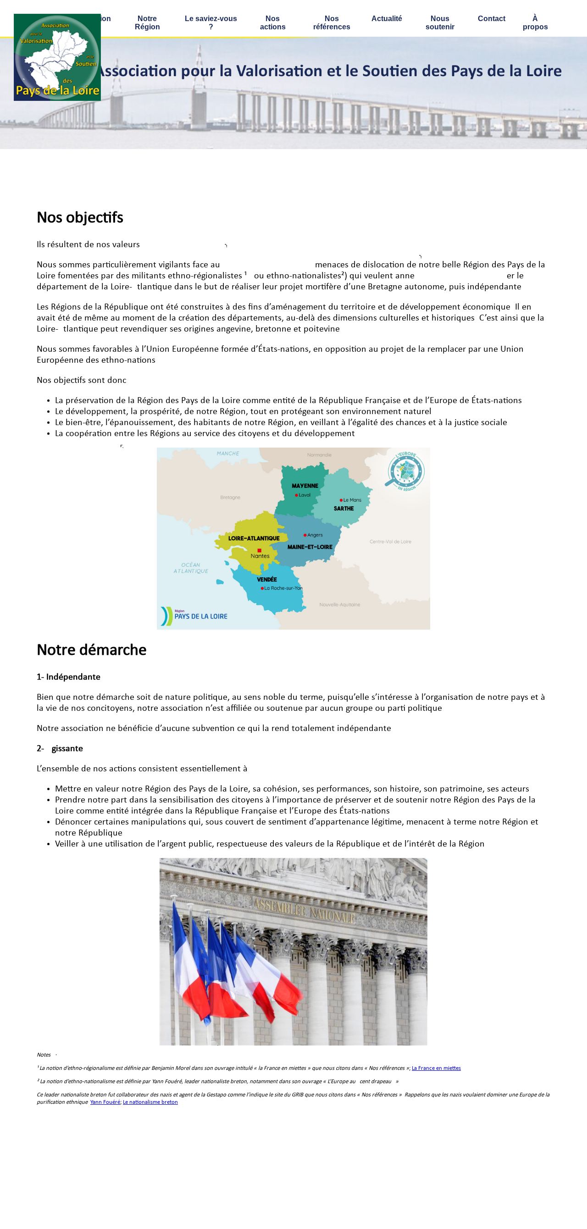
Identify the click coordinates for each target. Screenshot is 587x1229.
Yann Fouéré (105, 1102)
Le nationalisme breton (150, 1102)
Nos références (331, 23)
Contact (491, 18)
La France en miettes (436, 1068)
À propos (535, 23)
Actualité (386, 18)
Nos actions (273, 23)
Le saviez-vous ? (211, 23)
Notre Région (147, 23)
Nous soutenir (440, 23)
